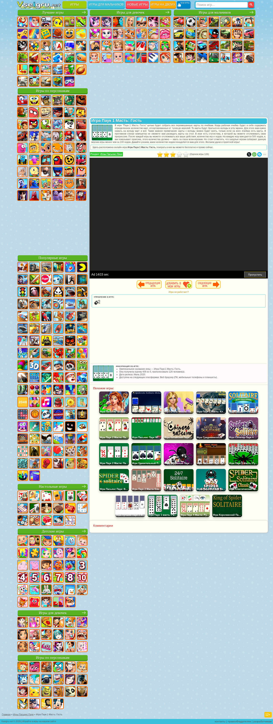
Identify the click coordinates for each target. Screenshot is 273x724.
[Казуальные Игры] (46, 451)
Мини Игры (45, 57)
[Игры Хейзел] (82, 541)
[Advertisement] (53, 227)
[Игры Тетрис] (70, 390)
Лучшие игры (53, 12)
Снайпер (178, 45)
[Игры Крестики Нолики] (70, 521)
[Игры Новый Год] (70, 378)
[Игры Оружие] (22, 378)
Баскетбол (81, 69)
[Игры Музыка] (46, 402)
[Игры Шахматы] (46, 508)
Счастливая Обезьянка (57, 147)
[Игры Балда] (70, 451)
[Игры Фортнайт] (34, 341)
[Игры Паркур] (46, 304)
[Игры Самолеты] (70, 304)
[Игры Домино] (22, 508)
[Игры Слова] (34, 439)
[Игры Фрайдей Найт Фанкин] (58, 390)
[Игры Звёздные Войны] (46, 378)
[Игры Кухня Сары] (22, 622)
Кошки (129, 33)
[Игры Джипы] (34, 304)
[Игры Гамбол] (58, 667)
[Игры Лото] (34, 521)
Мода (106, 57)
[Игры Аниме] (58, 635)
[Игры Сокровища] (34, 402)
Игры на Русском (69, 45)
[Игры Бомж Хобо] (46, 704)
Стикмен (213, 33)
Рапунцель (118, 45)
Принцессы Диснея (94, 57)
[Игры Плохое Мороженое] (58, 292)
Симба (69, 183)
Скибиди (45, 195)
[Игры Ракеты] (34, 427)
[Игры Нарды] (70, 508)
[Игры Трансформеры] (22, 704)
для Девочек (34, 22)
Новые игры (137, 4)
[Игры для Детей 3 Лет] (82, 565)
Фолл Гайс (34, 159)
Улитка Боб (22, 112)
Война (45, 81)
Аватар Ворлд (57, 183)
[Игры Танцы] (82, 622)
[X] (249, 154)
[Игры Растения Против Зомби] (82, 390)
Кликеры (45, 45)
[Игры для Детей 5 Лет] (34, 578)
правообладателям (239, 721)
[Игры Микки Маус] (58, 704)
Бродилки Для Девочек (165, 22)
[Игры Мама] (70, 647)
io (81, 33)
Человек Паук (81, 136)
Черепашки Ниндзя (190, 33)
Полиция (202, 45)
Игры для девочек (130, 12)
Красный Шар (34, 112)
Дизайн (129, 57)
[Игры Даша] (46, 565)
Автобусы (213, 57)
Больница (129, 45)
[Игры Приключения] (34, 316)
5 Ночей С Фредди (81, 100)
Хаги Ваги (57, 171)
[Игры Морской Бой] (82, 329)
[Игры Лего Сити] (70, 329)
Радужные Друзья (34, 183)
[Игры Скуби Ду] (58, 692)
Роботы (190, 45)
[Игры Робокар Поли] (22, 679)
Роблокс (69, 171)
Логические (34, 45)
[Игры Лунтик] (58, 553)
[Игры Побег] (70, 280)
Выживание (225, 45)
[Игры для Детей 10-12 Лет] (82, 578)
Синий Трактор (22, 159)
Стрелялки (248, 57)
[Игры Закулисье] (34, 451)
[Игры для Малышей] (22, 541)
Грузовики (225, 33)
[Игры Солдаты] (58, 365)
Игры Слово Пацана (81, 183)
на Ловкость (81, 22)
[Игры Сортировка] (34, 476)
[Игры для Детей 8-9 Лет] (70, 578)
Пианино (153, 57)
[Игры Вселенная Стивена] (22, 692)
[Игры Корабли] (22, 329)
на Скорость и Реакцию (57, 57)
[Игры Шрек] (46, 692)
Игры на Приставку (69, 81)
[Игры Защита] (82, 304)
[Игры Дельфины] (34, 590)
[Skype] (259, 154)
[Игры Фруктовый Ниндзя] (34, 280)
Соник (34, 136)
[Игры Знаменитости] (82, 647)
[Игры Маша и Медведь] (34, 541)
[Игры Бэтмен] (82, 679)
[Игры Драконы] (58, 353)
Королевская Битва (237, 22)
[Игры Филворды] (22, 414)
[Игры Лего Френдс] (22, 635)
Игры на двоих (163, 4)
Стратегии (202, 22)
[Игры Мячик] (34, 414)
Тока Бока (45, 183)
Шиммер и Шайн (45, 147)
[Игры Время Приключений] (58, 679)
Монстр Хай (153, 22)
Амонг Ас (57, 159)
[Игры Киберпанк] (46, 341)
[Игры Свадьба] (70, 635)
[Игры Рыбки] (58, 565)
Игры (74, 4)
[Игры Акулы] (70, 292)
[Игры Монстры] (22, 427)
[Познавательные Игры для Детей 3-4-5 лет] (58, 541)
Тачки (81, 124)
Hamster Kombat (69, 195)
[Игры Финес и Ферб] (34, 679)
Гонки (248, 33)
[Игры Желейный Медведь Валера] (34, 602)
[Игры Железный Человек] (82, 692)
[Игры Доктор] (22, 341)
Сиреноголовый (45, 159)
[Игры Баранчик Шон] (46, 679)
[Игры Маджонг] (34, 496)
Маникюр (141, 45)
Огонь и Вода (118, 22)
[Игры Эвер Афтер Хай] (58, 647)
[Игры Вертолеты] (70, 316)
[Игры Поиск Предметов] (22, 390)
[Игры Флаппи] (82, 427)
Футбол (190, 22)
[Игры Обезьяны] (82, 590)
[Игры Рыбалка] (34, 353)
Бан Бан (34, 195)
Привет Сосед (22, 183)
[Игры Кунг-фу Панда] (70, 692)
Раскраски (94, 33)
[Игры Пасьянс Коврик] (34, 508)
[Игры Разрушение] (70, 402)
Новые (22, 22)
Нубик (81, 171)
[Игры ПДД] (22, 292)
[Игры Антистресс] (46, 427)
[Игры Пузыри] (70, 565)
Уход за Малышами (118, 57)
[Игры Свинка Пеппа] (34, 565)
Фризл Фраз (22, 147)
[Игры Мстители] (34, 704)
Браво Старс (69, 159)
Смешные (69, 33)
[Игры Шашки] (58, 508)
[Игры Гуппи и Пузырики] (82, 667)
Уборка (141, 57)
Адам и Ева (34, 147)
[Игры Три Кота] (22, 602)
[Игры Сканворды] (22, 451)
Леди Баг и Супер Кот (57, 112)
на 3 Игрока (34, 69)
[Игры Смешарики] (70, 541)
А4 (22, 171)
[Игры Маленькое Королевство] (22, 565)
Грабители (237, 45)
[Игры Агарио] (46, 280)
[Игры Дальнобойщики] (34, 267)
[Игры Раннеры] (70, 414)
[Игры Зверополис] (46, 667)
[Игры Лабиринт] (22, 463)
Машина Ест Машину (248, 45)
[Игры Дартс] (22, 439)
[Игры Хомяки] (70, 602)
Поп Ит (34, 33)
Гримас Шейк (57, 195)
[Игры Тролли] (34, 667)
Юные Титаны (81, 147)
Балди (34, 171)
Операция (153, 45)
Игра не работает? (179, 292)
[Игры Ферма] (58, 378)
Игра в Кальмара (81, 159)
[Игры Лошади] (46, 292)
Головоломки (22, 69)
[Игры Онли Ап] (34, 463)
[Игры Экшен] (22, 267)
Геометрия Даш (45, 33)
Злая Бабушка (69, 112)
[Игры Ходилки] (58, 427)
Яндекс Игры (22, 33)
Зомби (225, 22)
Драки (237, 33)
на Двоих (69, 22)
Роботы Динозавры (213, 45)
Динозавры (22, 57)
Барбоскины (45, 136)
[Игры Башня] (70, 439)
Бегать (237, 57)
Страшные (22, 45)
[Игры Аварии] (58, 341)
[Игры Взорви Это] (58, 280)
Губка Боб (34, 100)
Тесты (141, 22)
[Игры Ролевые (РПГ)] (22, 280)
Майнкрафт (248, 22)
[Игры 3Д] (34, 365)
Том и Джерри (69, 147)
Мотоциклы (202, 33)
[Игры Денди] (82, 414)
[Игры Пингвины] (70, 590)
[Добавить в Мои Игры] (178, 284)
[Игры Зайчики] (46, 590)
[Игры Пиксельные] (70, 353)
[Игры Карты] (46, 496)
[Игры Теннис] (58, 451)
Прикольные (34, 57)
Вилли (22, 100)
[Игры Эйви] (22, 647)
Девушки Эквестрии (106, 22)
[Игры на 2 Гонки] (22, 316)
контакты (220, 721)
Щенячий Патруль (45, 100)
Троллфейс (45, 112)
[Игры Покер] (82, 496)
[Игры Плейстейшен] (82, 451)
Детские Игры (57, 22)
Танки (213, 22)
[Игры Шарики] (82, 353)
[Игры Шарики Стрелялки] (70, 267)
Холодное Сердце (118, 33)
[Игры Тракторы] (46, 353)
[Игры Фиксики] (22, 667)
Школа (69, 69)
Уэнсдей (22, 195)
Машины (178, 33)
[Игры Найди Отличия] (58, 602)
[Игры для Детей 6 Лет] (46, 578)
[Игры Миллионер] (58, 414)
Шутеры (225, 57)
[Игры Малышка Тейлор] (46, 602)
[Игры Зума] (22, 365)
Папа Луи (94, 45)
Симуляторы (45, 22)
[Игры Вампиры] (58, 463)
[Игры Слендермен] (34, 292)
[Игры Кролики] (58, 590)
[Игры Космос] (46, 316)
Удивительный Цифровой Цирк (81, 195)
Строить (57, 81)
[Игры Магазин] (34, 622)
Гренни (45, 171)
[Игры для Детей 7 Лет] (58, 578)
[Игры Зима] (58, 439)
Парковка (178, 22)
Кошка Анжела (106, 33)
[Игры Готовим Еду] (46, 635)
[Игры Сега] (34, 378)
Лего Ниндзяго (69, 100)
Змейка (81, 57)
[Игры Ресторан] (58, 622)
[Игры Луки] (58, 304)
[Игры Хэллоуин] (70, 341)
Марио (69, 136)
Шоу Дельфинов (57, 124)
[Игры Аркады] (82, 267)
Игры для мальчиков (106, 4)
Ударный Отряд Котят (57, 136)
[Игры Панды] (46, 414)
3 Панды (69, 124)
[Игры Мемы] (70, 463)
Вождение (22, 81)
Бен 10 (190, 57)
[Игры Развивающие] (46, 541)
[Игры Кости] (46, 521)
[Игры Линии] (34, 390)
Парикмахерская (153, 33)
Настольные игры (53, 486)
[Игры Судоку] (82, 508)
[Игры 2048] (22, 402)
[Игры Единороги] (70, 553)
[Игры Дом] (34, 635)
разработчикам (262, 721)
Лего (81, 112)
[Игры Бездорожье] (82, 316)
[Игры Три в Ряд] (82, 378)
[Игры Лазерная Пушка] (82, 365)
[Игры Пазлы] (34, 553)
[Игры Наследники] (70, 679)
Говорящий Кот (57, 100)
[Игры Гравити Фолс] (70, 667)
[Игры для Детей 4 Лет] (22, 578)
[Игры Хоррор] (70, 427)
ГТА (178, 57)
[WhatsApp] (254, 154)
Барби (129, 22)
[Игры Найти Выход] (82, 280)
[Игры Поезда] (46, 329)
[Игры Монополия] (58, 521)
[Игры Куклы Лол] (46, 647)
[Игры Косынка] (58, 496)
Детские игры (53, 531)
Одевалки (141, 33)
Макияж (165, 45)
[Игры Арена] (58, 316)
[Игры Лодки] (58, 329)
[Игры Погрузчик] (82, 292)
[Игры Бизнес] (82, 402)
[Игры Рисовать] (22, 590)
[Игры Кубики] (82, 341)
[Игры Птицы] (46, 439)
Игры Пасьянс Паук (111, 154)
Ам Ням (45, 124)
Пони (94, 22)
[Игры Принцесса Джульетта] (46, 553)
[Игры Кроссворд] (22, 353)
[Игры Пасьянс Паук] (70, 496)
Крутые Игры (57, 69)
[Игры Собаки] (70, 622)
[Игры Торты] (58, 402)
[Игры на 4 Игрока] (58, 267)
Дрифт (202, 57)
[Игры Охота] (22, 304)
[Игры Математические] (22, 553)
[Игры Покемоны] (34, 692)
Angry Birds (34, 124)
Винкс (165, 57)
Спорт (57, 33)
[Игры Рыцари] (82, 463)
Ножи (81, 45)
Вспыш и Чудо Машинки (22, 136)
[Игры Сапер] (22, 521)
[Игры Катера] (46, 365)
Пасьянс (57, 45)
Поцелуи (165, 33)
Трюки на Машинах (69, 57)
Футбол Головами (34, 81)
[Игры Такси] (34, 329)
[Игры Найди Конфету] (82, 553)
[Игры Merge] (22, 476)
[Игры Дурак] (22, 496)
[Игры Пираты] (70, 365)
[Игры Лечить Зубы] (82, 635)
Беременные (106, 45)
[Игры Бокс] (46, 463)
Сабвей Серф (22, 124)
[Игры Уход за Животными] (34, 647)
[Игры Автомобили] (46, 267)
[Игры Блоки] (46, 390)
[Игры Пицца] (46, 622)
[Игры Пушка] (82, 439)
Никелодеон (45, 69)
